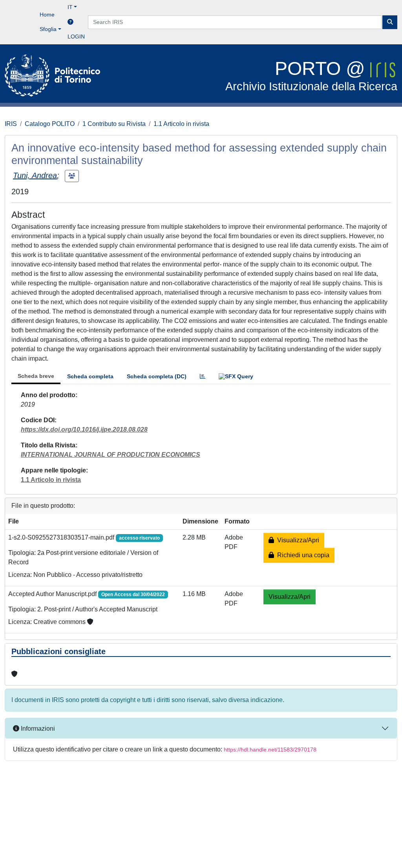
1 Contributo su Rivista (114, 123)
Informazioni (37, 728)
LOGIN (76, 36)
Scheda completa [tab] (90, 376)
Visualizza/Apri (296, 540)
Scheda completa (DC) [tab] (156, 376)
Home (47, 14)
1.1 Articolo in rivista (181, 123)
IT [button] (70, 7)
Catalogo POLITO (50, 123)
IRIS (11, 123)
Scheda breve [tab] (36, 376)
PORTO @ (311, 75)
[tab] (202, 376)
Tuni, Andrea (35, 175)
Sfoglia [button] (48, 29)
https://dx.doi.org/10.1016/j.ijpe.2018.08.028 (84, 429)
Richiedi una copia (301, 555)
